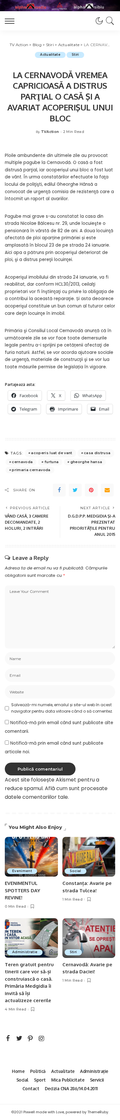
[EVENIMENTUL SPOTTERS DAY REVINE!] (31, 857)
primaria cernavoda (31, 470)
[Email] (107, 490)
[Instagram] (41, 1038)
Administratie (24, 952)
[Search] (109, 20)
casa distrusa (97, 453)
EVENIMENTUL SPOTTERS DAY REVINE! (22, 890)
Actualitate (50, 55)
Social (75, 871)
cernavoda (22, 462)
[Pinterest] (91, 490)
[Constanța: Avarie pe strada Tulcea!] (89, 857)
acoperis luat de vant (51, 453)
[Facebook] (59, 490)
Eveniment (22, 871)
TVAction (50, 132)
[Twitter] (75, 490)
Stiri (75, 55)
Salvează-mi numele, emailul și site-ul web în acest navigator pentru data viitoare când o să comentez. (62, 708)
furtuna (51, 462)
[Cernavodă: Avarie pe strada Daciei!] (89, 938)
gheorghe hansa (86, 462)
